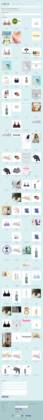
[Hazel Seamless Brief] (16, 93)
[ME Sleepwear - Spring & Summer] (26, 210)
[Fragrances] (26, 80)
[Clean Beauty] (36, 52)
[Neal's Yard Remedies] (6, 249)
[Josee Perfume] (6, 134)
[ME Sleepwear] (16, 210)
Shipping (3, 407)
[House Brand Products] (16, 107)
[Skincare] (26, 293)
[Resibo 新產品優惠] (16, 275)
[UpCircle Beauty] (36, 335)
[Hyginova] (26, 103)
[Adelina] (6, 22)
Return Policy (3, 408)
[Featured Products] (16, 80)
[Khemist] (16, 135)
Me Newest (22, 4)
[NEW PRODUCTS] (16, 249)
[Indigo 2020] (36, 107)
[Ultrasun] (26, 337)
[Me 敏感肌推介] (16, 236)
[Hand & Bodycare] (6, 93)
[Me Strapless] (16, 223)
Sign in (35, 0)
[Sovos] (6, 311)
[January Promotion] (16, 124)
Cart (40, 0)
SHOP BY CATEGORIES (15, 4)
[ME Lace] (26, 184)
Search (3, 404)
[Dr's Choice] (26, 66)
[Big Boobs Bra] (6, 52)
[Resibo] (6, 273)
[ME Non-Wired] (26, 197)
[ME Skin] (6, 210)
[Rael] (26, 265)
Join (37, 0)
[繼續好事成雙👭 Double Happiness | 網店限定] (16, 369)
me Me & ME (24, 418)
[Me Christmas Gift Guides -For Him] (6, 170)
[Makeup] (26, 141)
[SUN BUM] (26, 310)
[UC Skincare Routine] (36, 324)
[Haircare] (36, 80)
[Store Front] (16, 309)
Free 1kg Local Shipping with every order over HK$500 (10, 0)
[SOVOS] (36, 293)
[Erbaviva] (6, 80)
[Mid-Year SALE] (36, 236)
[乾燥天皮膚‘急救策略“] (6, 369)
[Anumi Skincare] (16, 21)
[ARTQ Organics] (26, 19)
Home (2, 6)
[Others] (36, 252)
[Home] (6, 109)
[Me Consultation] (16, 184)
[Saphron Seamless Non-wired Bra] (36, 275)
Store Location (4, 406)
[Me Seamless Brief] (36, 197)
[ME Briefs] (16, 157)
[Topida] (26, 321)
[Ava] (16, 37)
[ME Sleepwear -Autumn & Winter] (36, 210)
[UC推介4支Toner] (16, 337)
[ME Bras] (6, 157)
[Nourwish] (26, 249)
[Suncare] (36, 311)
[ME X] (36, 222)
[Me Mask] (36, 184)
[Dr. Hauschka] (36, 64)
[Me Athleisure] (36, 138)
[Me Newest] (16, 197)
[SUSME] (6, 324)
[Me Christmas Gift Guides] (26, 157)
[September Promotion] (6, 293)
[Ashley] (36, 22)
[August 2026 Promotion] (6, 37)
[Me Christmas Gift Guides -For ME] (16, 170)
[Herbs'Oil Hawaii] (36, 93)
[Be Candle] (36, 36)
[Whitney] (16, 355)
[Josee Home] (36, 121)
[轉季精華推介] (26, 369)
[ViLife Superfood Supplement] (6, 355)
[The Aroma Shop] (16, 324)
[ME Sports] (6, 223)
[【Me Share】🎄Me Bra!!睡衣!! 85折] (36, 355)
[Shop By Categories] (16, 295)
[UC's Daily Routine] (6, 340)
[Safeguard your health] (26, 278)
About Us (3, 405)
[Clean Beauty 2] (6, 65)
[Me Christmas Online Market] (26, 170)
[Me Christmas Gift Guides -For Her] (36, 157)
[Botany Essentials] (26, 51)
